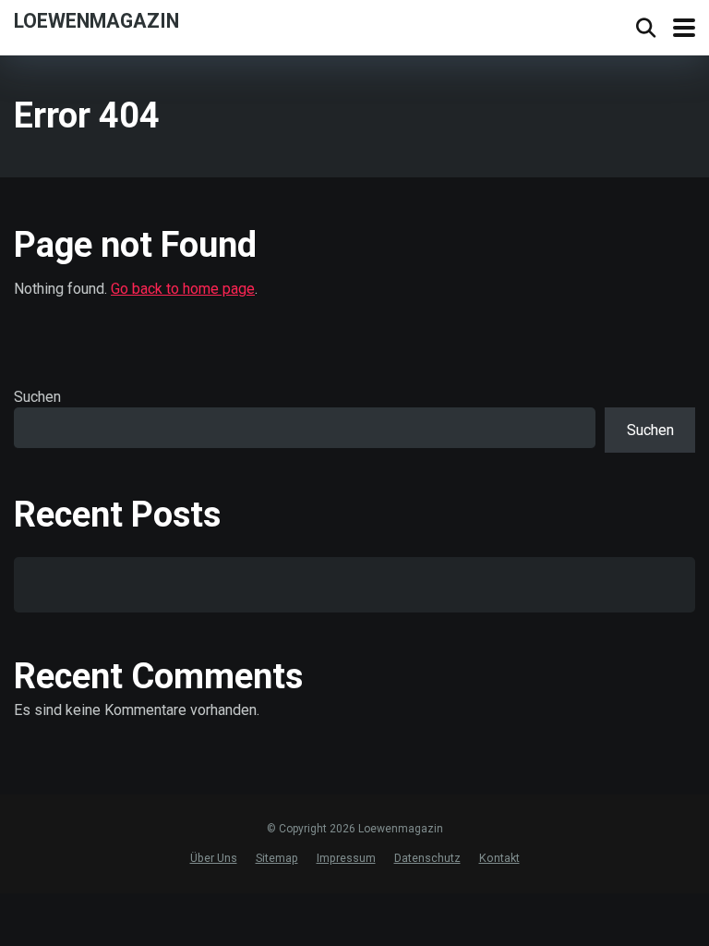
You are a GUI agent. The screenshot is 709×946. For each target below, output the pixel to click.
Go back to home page (183, 288)
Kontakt (499, 858)
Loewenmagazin (96, 19)
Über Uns (213, 858)
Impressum (346, 858)
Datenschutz (427, 858)
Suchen (37, 397)
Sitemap (277, 858)
